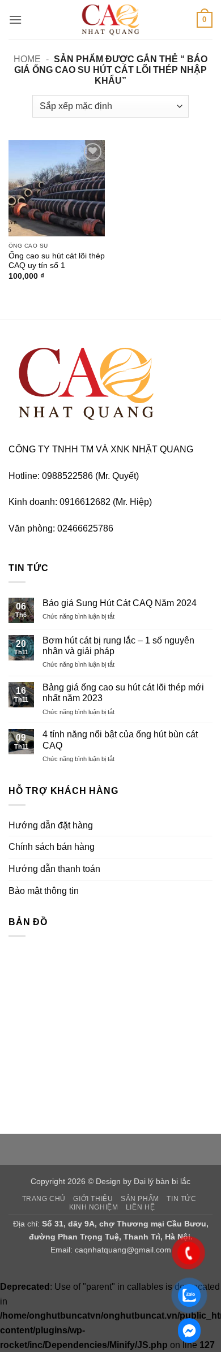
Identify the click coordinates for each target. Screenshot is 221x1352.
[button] (15, 19)
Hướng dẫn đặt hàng (50, 825)
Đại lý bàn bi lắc (162, 1181)
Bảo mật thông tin (43, 891)
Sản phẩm (140, 1199)
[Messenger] (189, 1330)
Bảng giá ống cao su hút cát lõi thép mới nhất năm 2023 (123, 693)
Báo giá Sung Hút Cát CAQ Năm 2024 (119, 603)
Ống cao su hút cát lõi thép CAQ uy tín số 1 (56, 261)
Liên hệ (140, 1207)
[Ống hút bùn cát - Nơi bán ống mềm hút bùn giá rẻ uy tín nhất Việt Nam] (110, 20)
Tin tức (181, 1199)
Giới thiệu (93, 1199)
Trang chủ (44, 1199)
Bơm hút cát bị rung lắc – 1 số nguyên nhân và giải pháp (118, 646)
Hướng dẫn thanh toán (54, 869)
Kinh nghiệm (93, 1207)
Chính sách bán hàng (51, 847)
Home (27, 59)
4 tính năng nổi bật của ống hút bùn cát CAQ (120, 739)
